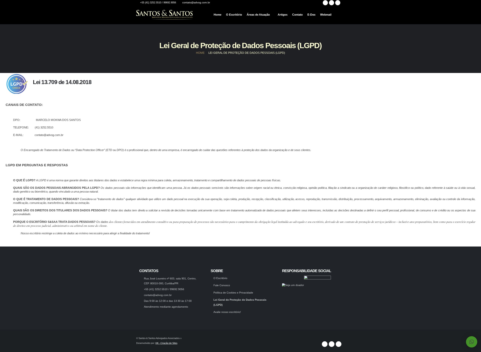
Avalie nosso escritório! (227, 312)
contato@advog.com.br (158, 295)
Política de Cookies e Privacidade (233, 292)
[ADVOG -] (164, 15)
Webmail (325, 14)
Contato (297, 14)
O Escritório (234, 14)
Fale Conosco (221, 285)
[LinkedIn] (337, 2)
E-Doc (311, 14)
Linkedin (338, 344)
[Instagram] (331, 2)
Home (217, 14)
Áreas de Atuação (258, 14)
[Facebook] (325, 2)
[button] (471, 341)
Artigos (282, 14)
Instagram (331, 344)
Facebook (324, 344)
